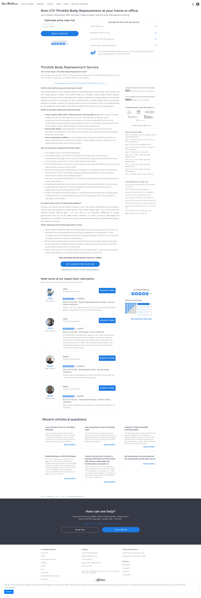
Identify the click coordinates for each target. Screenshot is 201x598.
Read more (69, 445)
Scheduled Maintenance (50, 576)
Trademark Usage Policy (91, 563)
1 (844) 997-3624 (90, 524)
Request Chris (107, 290)
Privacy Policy (87, 559)
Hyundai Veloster (131, 192)
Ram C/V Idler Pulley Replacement (137, 144)
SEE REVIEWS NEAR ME (141, 319)
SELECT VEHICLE (60, 34)
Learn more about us (141, 125)
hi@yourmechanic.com (108, 524)
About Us (44, 553)
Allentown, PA (146, 211)
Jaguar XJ (128, 213)
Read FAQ (80, 530)
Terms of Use (87, 566)
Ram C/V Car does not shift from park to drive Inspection (140, 148)
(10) (67, 44)
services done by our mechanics (143, 91)
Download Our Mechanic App (134, 556)
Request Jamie (107, 388)
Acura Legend (130, 198)
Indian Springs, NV (149, 200)
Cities (43, 566)
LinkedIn (125, 568)
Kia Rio (127, 195)
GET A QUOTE (121, 530)
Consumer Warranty (90, 553)
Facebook (126, 565)
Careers (44, 563)
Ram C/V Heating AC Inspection (137, 152)
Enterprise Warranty (89, 556)
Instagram (126, 575)
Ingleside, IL (150, 192)
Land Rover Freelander (133, 185)
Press (43, 556)
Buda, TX (143, 213)
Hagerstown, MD (144, 195)
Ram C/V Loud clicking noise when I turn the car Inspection (140, 141)
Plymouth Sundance (132, 206)
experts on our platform (141, 100)
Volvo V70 (129, 189)
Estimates (45, 573)
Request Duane (107, 358)
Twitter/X (125, 571)
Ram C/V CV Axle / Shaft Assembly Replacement (137, 156)
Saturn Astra (129, 200)
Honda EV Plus (130, 203)
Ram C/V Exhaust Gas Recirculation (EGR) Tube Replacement (140, 136)
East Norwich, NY (150, 203)
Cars (42, 569)
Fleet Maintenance (48, 559)
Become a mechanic (79, 4)
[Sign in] (197, 4)
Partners (44, 579)
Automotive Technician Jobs (133, 553)
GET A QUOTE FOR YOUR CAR (80, 264)
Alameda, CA (145, 189)
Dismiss (9, 592)
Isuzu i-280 (129, 211)
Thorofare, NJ (148, 198)
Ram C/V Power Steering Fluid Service (139, 174)
